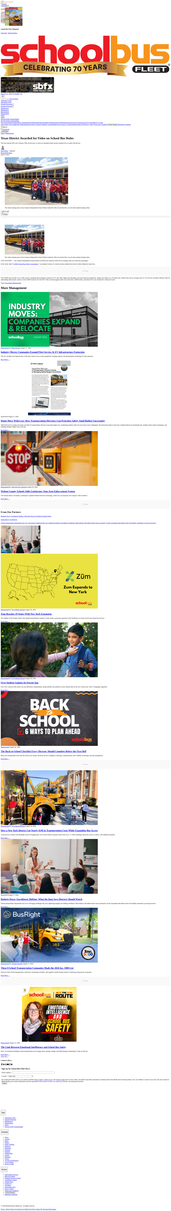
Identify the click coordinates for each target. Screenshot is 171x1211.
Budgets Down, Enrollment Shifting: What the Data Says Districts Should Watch (41, 899)
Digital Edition (12, 33)
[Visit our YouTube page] (8, 1065)
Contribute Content (46, 124)
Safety (3, 115)
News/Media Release (18, 610)
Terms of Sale (22, 1209)
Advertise (71, 124)
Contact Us (64, 124)
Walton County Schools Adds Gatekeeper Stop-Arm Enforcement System (38, 491)
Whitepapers (53, 123)
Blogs (11, 123)
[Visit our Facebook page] (2, 1065)
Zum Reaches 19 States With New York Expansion (26, 614)
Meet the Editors (19, 124)
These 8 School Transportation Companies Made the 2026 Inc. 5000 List (37, 968)
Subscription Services (7, 124)
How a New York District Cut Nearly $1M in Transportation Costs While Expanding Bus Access (49, 830)
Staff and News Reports (18, 487)
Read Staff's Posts (6, 153)
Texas (7, 283)
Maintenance (5, 108)
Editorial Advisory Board (32, 124)
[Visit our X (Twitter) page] (6, 1065)
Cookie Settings (112, 124)
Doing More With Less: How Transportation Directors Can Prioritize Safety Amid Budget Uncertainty (53, 421)
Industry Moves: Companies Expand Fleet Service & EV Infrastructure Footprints (43, 352)
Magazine (35, 123)
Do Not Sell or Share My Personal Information (41, 1209)
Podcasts (41, 123)
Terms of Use (14, 1209)
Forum (69, 123)
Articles (19, 2)
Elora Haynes (15, 348)
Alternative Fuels (6, 100)
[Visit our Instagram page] (10, 1065)
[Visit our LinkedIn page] (4, 1065)
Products (29, 123)
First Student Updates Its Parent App (19, 682)
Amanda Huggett (16, 964)
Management (5, 112)
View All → (4, 1056)
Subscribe (4, 33)
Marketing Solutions (124, 124)
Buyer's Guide (98, 123)
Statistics (46, 123)
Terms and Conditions (100, 124)
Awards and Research (78, 123)
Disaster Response (6, 104)
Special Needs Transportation (10, 119)
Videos (15, 123)
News (15, 2)
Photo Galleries (22, 123)
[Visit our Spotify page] (12, 1065)
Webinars (64, 123)
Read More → (5, 359)
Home (3, 133)
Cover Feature (8, 2)
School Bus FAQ (79, 124)
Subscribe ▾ (5, 6)
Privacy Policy (89, 124)
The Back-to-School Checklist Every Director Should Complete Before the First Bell (43, 751)
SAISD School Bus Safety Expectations (25, 264)
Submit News (56, 124)
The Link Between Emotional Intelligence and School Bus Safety (33, 1047)
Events (59, 123)
